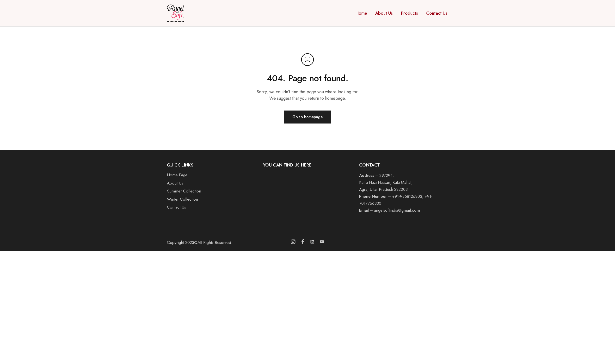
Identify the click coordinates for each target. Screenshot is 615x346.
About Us (384, 13)
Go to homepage (307, 117)
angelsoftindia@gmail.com (397, 210)
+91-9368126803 (407, 196)
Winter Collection (182, 199)
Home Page (177, 175)
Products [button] (409, 13)
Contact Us (436, 13)
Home (361, 13)
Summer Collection (184, 191)
